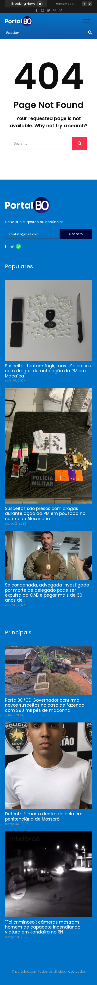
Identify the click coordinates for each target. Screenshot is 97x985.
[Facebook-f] (5, 246)
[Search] (90, 32)
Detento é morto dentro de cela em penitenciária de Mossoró (44, 816)
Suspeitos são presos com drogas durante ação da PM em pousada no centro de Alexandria (45, 513)
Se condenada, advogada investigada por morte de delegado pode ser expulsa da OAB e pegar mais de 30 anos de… (47, 593)
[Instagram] (12, 246)
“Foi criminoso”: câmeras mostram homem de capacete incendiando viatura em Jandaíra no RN (42, 927)
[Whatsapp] (18, 246)
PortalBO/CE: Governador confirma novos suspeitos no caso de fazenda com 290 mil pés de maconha (45, 705)
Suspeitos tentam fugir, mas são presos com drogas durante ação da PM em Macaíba (48, 370)
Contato (76, 234)
